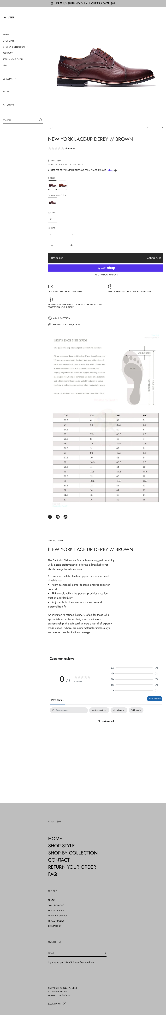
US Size (51, 228)
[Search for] (41, 120)
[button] (8, 105)
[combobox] (20, 120)
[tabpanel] (106, 732)
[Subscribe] (105, 953)
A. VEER (73, 987)
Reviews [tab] (57, 700)
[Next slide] (159, 128)
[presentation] (105, 67)
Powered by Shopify (59, 995)
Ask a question (61, 318)
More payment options (106, 275)
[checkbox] (136, 710)
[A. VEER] (9, 17)
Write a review (154, 698)
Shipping (52, 164)
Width (51, 212)
